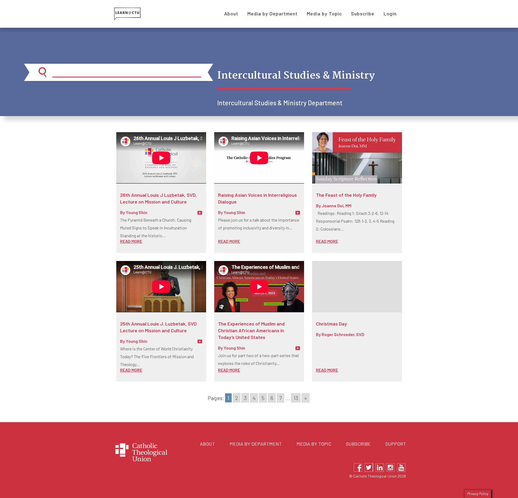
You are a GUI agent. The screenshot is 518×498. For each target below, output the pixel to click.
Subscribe (358, 444)
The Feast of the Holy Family (346, 195)
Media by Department (256, 444)
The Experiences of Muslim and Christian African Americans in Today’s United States (251, 330)
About (207, 444)
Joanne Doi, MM (336, 205)
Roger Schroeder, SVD (343, 334)
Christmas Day (331, 324)
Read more (131, 241)
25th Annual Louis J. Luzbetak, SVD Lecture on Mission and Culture (158, 327)
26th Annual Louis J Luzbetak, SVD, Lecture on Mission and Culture (158, 198)
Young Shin (136, 212)
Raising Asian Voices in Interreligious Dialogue (257, 198)
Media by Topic (314, 444)
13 (296, 398)
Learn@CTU (133, 14)
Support (395, 444)
